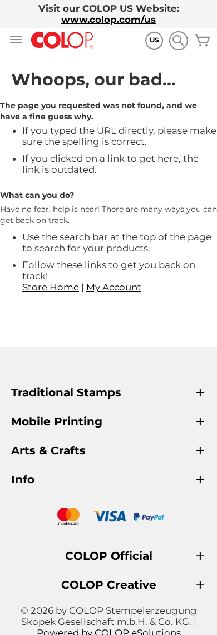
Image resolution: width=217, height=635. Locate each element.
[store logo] (62, 40)
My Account (113, 287)
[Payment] (108, 517)
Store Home (50, 287)
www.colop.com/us (108, 19)
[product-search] (178, 40)
